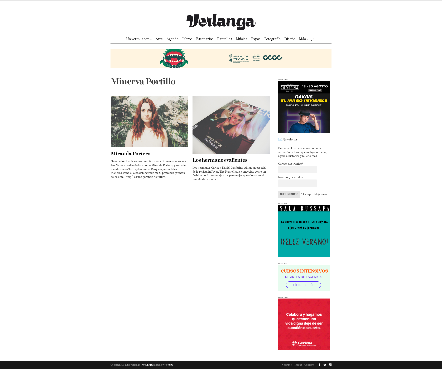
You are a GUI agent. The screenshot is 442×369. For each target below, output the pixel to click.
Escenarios (204, 39)
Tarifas (298, 365)
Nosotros (287, 365)
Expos (256, 39)
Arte (159, 39)
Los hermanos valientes (220, 160)
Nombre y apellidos (290, 177)
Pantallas (224, 39)
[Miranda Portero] (149, 121)
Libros (187, 39)
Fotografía (272, 39)
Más (302, 39)
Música (241, 39)
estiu (170, 365)
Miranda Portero (130, 154)
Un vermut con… (139, 39)
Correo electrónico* (290, 164)
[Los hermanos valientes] (231, 125)
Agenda (172, 39)
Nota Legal (147, 365)
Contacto (309, 365)
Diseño (289, 39)
